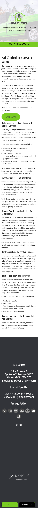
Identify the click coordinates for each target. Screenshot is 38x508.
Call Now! (11, 116)
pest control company (19, 79)
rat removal (28, 218)
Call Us (10, 504)
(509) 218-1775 (23, 377)
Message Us (27, 504)
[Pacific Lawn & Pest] (19, 18)
